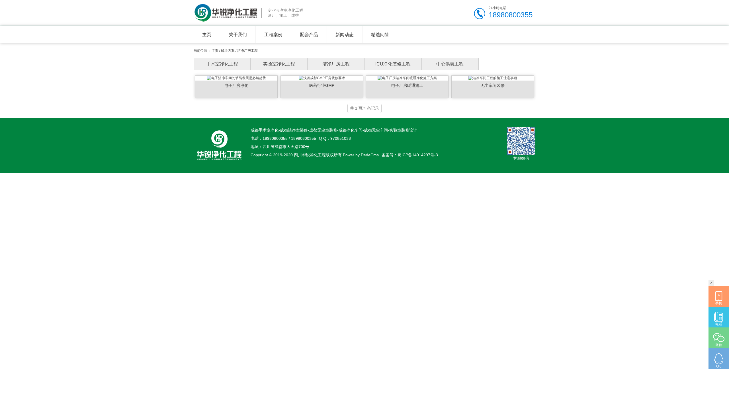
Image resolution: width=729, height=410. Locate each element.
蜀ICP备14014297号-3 (418, 155)
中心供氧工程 (450, 64)
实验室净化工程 (279, 64)
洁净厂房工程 (247, 51)
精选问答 (380, 34)
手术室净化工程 (222, 64)
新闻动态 (344, 34)
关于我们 (238, 34)
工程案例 (273, 34)
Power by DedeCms (361, 155)
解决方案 (228, 51)
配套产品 (309, 34)
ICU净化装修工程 (393, 64)
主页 (206, 34)
